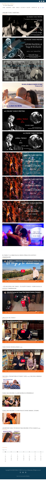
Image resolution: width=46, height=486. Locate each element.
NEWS (13, 7)
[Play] (3, 281)
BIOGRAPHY (8, 7)
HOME (4, 7)
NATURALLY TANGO (8, 4)
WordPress (27, 476)
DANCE (17, 7)
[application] (23, 271)
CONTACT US (34, 7)
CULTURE (23, 7)
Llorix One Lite (19, 476)
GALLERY (28, 7)
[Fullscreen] (42, 281)
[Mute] (40, 281)
